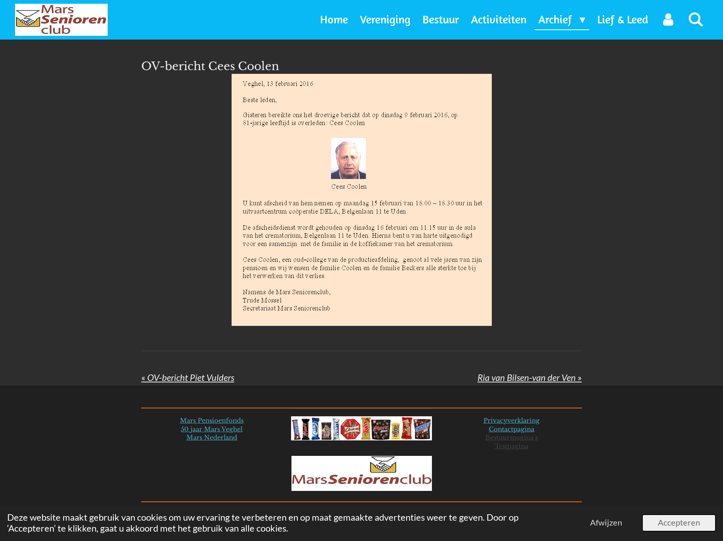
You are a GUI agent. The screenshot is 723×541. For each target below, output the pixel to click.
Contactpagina (511, 429)
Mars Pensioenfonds (212, 420)
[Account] (668, 19)
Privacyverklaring (512, 420)
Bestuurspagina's (511, 437)
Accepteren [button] (679, 522)
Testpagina (511, 446)
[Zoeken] (696, 19)
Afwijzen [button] (606, 522)
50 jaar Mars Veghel (212, 429)
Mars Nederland (211, 437)
